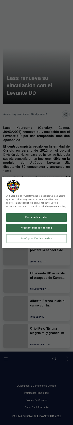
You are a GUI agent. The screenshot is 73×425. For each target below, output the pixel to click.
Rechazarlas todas (36, 217)
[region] (36, 212)
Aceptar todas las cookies (36, 228)
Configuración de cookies (36, 238)
